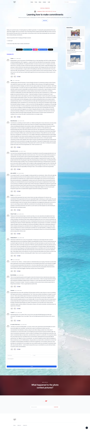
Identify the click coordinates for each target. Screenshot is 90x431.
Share (36, 49)
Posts (36, 2)
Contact (44, 2)
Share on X (20, 49)
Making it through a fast (71, 50)
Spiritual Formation (45, 8)
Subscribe (45, 20)
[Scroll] (87, 428)
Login (49, 2)
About (40, 2)
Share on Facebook (43, 49)
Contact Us (25, 425)
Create (32, 366)
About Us (19, 425)
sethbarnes (40, 11)
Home (32, 2)
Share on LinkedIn (28, 49)
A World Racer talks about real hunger (73, 37)
